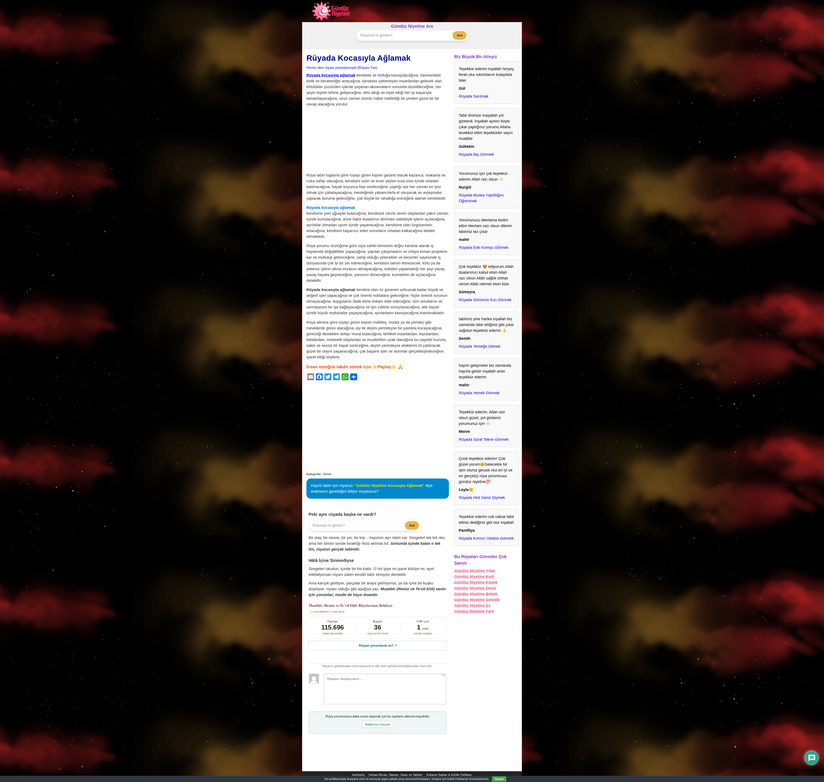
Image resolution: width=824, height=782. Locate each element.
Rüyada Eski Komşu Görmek (483, 247)
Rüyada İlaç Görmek (476, 154)
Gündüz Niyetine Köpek (476, 582)
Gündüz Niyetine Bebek (475, 594)
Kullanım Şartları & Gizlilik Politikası (449, 774)
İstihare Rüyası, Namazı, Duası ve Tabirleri (395, 774)
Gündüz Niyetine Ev (472, 605)
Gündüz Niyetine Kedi (474, 576)
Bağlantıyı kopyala (377, 724)
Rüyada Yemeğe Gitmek (479, 346)
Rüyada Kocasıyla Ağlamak (358, 58)
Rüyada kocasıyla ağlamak (330, 75)
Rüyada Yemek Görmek (479, 393)
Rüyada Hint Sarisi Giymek (482, 497)
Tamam (499, 778)
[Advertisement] (377, 141)
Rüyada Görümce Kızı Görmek (485, 300)
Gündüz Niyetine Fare (474, 611)
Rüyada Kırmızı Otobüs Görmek (486, 538)
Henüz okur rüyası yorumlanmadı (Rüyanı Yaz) (341, 67)
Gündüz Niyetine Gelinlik (477, 600)
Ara (459, 35)
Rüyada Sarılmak (473, 96)
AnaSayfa (358, 774)
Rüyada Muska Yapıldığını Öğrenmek (481, 198)
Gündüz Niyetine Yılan (474, 571)
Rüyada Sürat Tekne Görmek (484, 439)
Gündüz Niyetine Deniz (475, 588)
